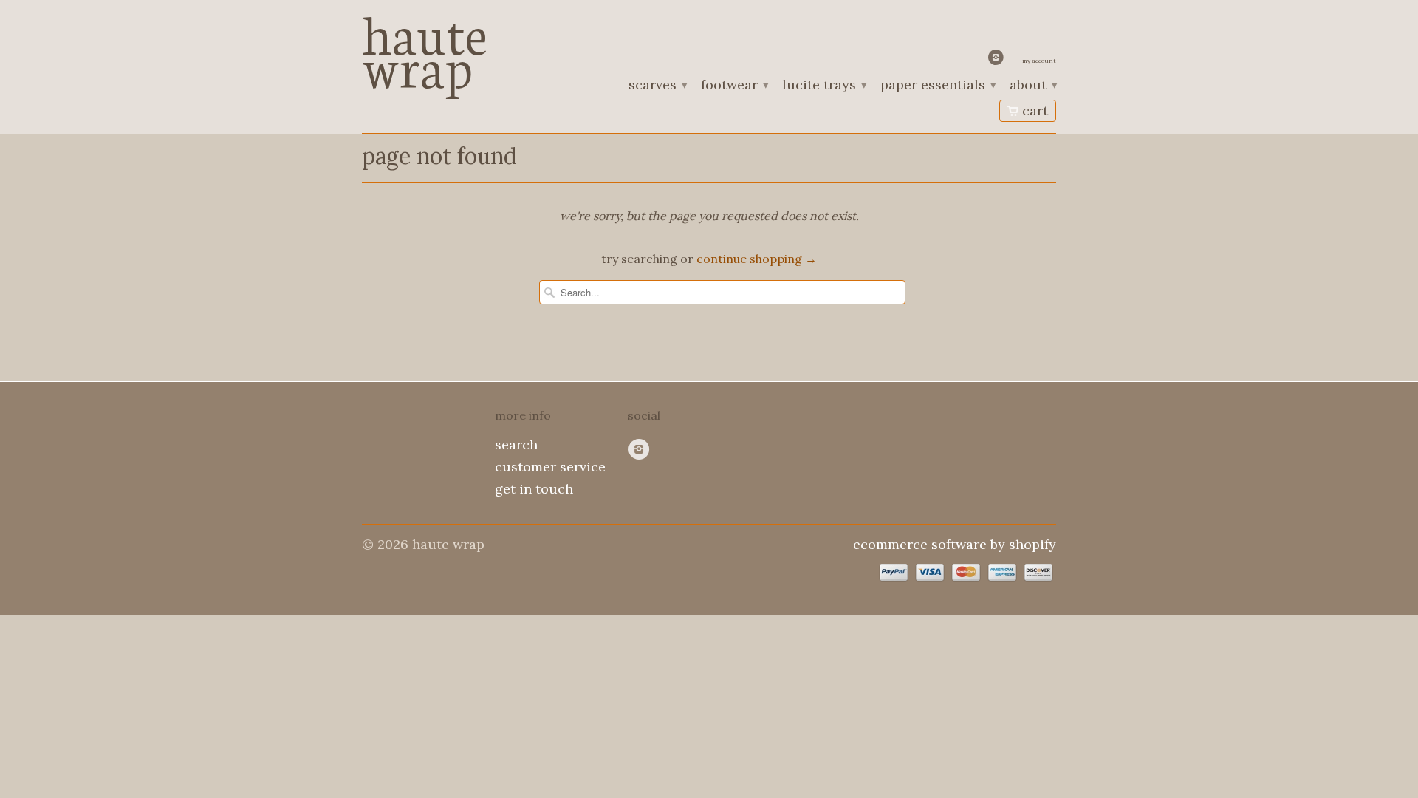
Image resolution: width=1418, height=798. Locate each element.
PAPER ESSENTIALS (937, 85)
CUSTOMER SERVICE (550, 466)
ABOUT (1033, 85)
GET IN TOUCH (534, 488)
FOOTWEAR (734, 85)
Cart (1035, 110)
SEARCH (516, 444)
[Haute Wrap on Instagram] (997, 60)
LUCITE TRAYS (824, 85)
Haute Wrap (424, 46)
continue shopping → (756, 258)
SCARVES (657, 85)
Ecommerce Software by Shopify (954, 544)
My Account (1039, 60)
